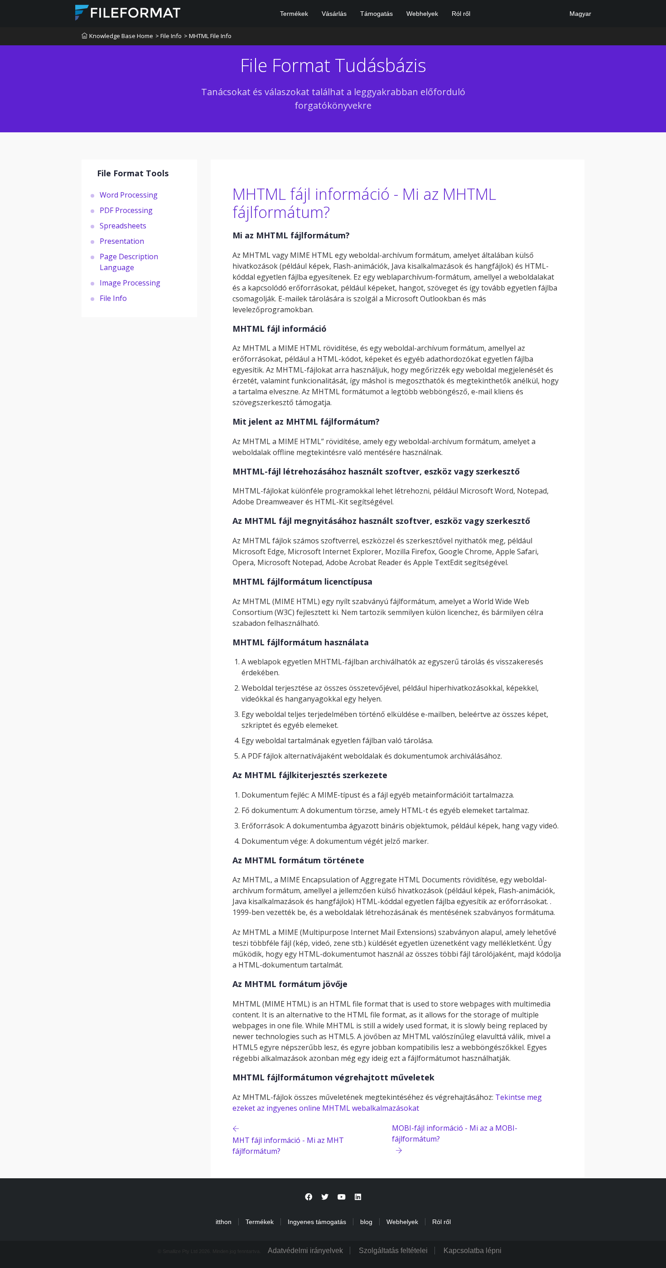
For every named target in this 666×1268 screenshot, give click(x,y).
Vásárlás (334, 13)
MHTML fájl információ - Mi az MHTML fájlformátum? (364, 203)
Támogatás (376, 13)
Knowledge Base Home (121, 36)
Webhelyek (422, 13)
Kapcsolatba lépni (473, 1250)
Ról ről (461, 13)
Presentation (122, 241)
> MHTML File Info (208, 36)
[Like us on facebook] (308, 1197)
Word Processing (129, 194)
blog (366, 1221)
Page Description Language (129, 261)
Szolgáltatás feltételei (393, 1250)
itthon (224, 1221)
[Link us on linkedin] (358, 1197)
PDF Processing (126, 210)
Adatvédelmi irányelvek (305, 1250)
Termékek (294, 13)
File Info (113, 298)
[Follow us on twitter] (325, 1197)
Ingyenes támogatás (317, 1221)
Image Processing (130, 282)
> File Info (168, 36)
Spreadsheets (123, 225)
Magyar (579, 13)
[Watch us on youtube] (341, 1197)
